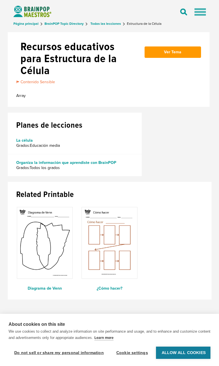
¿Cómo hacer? (109, 288)
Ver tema (172, 52)
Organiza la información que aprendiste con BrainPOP (66, 162)
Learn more (103, 338)
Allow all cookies (184, 353)
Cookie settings (132, 353)
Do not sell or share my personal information (59, 353)
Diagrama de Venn (45, 288)
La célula (24, 140)
